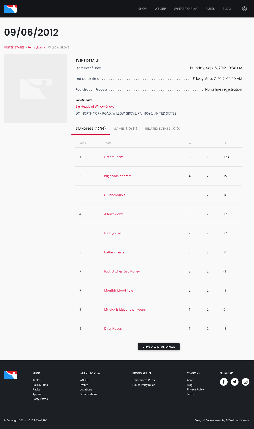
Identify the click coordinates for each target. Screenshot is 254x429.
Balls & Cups (40, 384)
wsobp (160, 8)
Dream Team (113, 157)
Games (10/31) (125, 128)
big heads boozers (118, 176)
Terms (190, 394)
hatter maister (115, 252)
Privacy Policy (195, 389)
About (190, 380)
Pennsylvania (36, 47)
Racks (36, 389)
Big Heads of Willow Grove (94, 106)
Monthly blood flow (118, 290)
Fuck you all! (113, 233)
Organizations (88, 394)
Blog (227, 8)
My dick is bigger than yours (125, 309)
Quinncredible (114, 195)
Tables (36, 380)
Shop (142, 8)
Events (84, 384)
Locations (86, 389)
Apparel (37, 394)
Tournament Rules (143, 380)
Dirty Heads (113, 328)
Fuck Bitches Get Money (122, 271)
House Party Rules (143, 384)
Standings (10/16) (90, 128)
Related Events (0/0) (163, 128)
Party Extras (40, 399)
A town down (114, 214)
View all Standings (158, 346)
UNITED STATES (14, 47)
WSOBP (84, 380)
